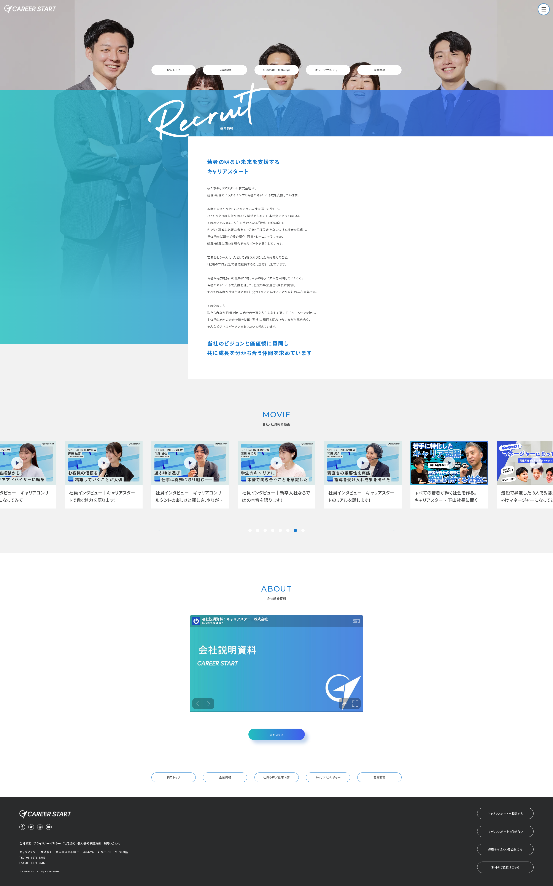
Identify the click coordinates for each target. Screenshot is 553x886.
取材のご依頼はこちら (505, 867)
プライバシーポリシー (47, 843)
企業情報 (225, 70)
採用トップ (173, 70)
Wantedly (276, 734)
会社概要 (25, 843)
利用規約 (69, 843)
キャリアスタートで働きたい (505, 831)
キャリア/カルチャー (328, 70)
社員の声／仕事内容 (276, 70)
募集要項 (379, 70)
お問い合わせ (112, 843)
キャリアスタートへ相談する (505, 813)
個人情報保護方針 (89, 843)
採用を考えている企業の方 (505, 849)
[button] (250, 530)
